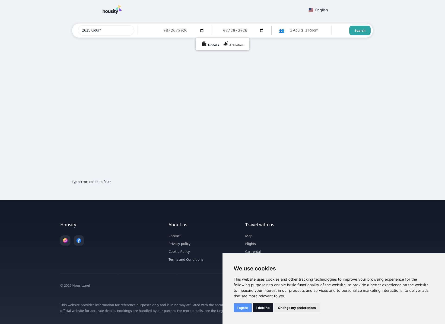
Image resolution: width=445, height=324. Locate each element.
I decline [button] (263, 308)
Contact (174, 235)
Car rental (253, 251)
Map (248, 235)
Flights (250, 243)
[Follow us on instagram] (65, 240)
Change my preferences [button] (297, 308)
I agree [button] (242, 308)
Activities (236, 45)
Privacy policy (179, 243)
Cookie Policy (179, 251)
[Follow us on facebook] (79, 240)
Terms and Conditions (185, 259)
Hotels (213, 45)
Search (360, 30)
